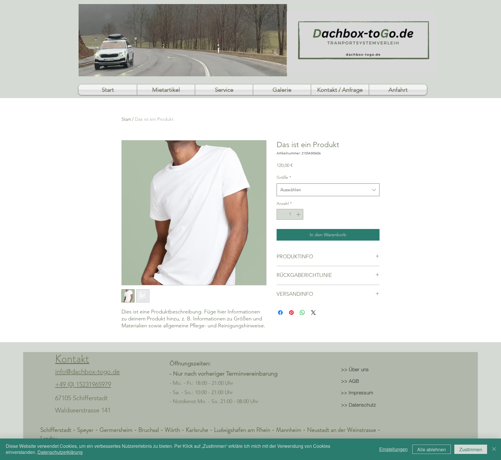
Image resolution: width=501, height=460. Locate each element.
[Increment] (298, 214)
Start (126, 119)
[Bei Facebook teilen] (280, 312)
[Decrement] (281, 214)
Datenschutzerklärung (60, 452)
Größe (284, 177)
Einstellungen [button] (393, 449)
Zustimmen (470, 449)
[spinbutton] (290, 214)
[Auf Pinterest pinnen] (291, 312)
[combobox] (328, 189)
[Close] (494, 449)
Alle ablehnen (431, 449)
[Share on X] (313, 312)
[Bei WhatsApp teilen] (302, 312)
